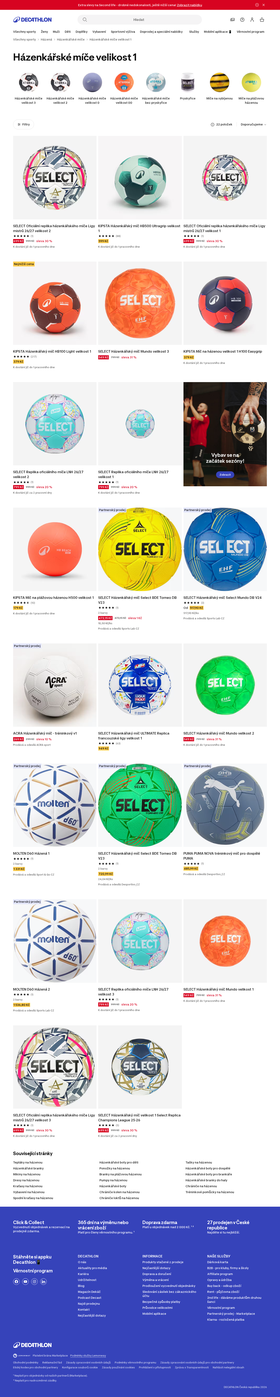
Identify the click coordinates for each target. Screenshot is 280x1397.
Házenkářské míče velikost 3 (28, 100)
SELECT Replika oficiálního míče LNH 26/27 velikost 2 (48, 474)
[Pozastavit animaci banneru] (257, 5)
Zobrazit (225, 474)
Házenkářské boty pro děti (118, 1162)
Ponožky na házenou (114, 1168)
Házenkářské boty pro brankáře (209, 1174)
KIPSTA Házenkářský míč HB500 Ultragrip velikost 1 (139, 228)
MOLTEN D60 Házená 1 (31, 853)
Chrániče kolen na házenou (119, 1192)
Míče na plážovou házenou (251, 100)
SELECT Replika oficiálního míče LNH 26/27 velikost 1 (133, 474)
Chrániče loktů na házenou (119, 1198)
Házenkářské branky (28, 1168)
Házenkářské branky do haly (206, 1180)
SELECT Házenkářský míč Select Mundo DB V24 (222, 598)
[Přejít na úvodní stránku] (32, 20)
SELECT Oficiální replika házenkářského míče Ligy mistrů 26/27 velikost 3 (54, 1117)
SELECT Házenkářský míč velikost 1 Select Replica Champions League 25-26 (139, 1117)
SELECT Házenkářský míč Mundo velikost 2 (218, 733)
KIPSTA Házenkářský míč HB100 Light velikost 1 (52, 351)
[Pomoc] (242, 20)
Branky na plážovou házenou (120, 1174)
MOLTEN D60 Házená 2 (31, 989)
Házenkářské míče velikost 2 (60, 100)
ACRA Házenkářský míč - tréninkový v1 (45, 733)
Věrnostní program (250, 31)
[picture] (55, 177)
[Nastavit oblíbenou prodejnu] (232, 20)
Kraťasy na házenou (27, 1186)
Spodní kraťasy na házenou (33, 1198)
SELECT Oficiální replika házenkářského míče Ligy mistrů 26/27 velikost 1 (224, 228)
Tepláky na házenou (27, 1162)
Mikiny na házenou (26, 1174)
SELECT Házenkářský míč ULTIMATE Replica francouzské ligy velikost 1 (133, 735)
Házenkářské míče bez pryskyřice (156, 100)
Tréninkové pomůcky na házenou (210, 1192)
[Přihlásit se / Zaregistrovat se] (252, 20)
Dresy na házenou (26, 1180)
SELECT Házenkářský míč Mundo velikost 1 (218, 989)
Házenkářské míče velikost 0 (92, 100)
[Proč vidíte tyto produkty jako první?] (213, 125)
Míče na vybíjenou (219, 98)
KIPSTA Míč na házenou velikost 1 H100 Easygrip (222, 351)
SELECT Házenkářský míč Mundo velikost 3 (133, 351)
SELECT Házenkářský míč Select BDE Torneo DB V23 (137, 600)
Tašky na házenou (199, 1162)
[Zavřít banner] (263, 5)
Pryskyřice (188, 98)
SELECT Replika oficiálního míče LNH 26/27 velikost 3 (133, 991)
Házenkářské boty (112, 1186)
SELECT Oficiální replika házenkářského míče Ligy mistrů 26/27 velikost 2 (54, 228)
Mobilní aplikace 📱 (218, 31)
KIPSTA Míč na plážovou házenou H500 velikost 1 (53, 598)
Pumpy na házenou (113, 1180)
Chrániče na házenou (201, 1186)
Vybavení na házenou (28, 1192)
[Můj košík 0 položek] (262, 20)
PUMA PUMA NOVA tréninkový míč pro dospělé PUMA (221, 855)
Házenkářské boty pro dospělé (208, 1168)
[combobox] (254, 125)
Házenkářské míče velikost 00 (124, 100)
